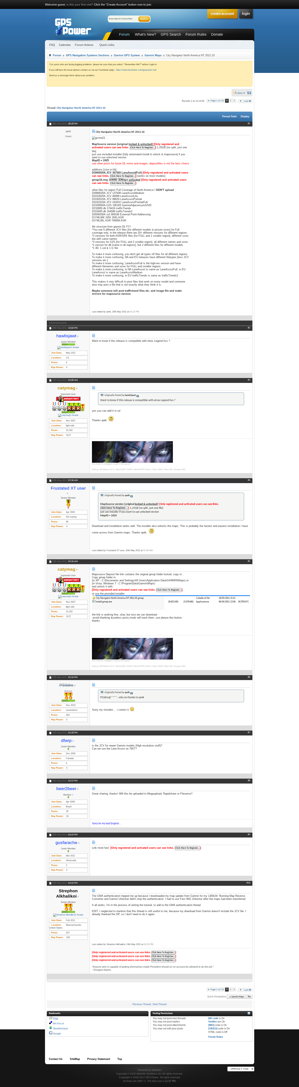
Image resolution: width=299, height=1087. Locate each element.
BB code (213, 1018)
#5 (249, 561)
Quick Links (106, 44)
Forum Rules (196, 34)
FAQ (52, 44)
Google (57, 1033)
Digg (55, 1018)
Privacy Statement (98, 1059)
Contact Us (55, 1059)
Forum (124, 34)
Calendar (65, 44)
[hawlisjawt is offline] (68, 347)
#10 (248, 883)
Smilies (212, 1021)
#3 (249, 380)
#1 (249, 123)
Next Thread (159, 1004)
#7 (249, 732)
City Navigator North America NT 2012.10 (81, 108)
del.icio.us (58, 1023)
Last (246, 101)
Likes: (241, 93)
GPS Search (171, 34)
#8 (249, 780)
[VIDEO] (212, 1028)
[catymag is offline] (68, 415)
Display (245, 116)
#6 (249, 677)
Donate (217, 34)
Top (249, 997)
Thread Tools (229, 116)
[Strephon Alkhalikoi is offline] (68, 915)
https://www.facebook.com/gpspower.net (136, 70)
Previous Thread (142, 1004)
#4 (249, 480)
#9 (249, 834)
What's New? (145, 34)
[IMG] (211, 1025)
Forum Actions (84, 44)
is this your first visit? (80, 4)
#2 (249, 328)
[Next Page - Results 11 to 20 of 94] (240, 101)
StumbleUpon (60, 1028)
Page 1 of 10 (217, 100)
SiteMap (75, 1059)
